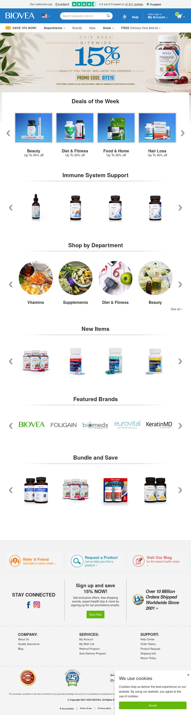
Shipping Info (148, 653)
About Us (23, 639)
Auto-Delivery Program (92, 653)
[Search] (108, 16)
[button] (11, 284)
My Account (86, 639)
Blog (20, 649)
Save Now (95, 614)
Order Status (148, 644)
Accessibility (68, 708)
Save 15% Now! (24, 28)
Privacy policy (104, 708)
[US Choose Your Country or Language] (46, 16)
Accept (153, 705)
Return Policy (148, 658)
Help (135, 17)
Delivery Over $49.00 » (141, 28)
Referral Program (89, 649)
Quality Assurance (29, 644)
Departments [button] (53, 28)
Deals (107, 28)
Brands (77, 28)
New (92, 28)
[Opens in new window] (28, 605)
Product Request (150, 649)
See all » (177, 309)
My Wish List (86, 644)
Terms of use (86, 708)
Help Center (147, 639)
